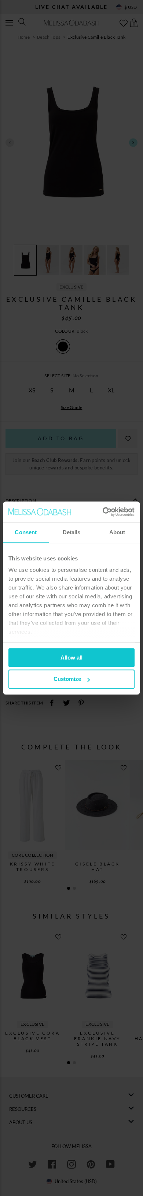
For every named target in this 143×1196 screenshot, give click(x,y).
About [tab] (117, 532)
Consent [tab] (26, 532)
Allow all (71, 657)
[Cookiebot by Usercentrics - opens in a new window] (103, 512)
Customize (67, 679)
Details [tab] (72, 532)
